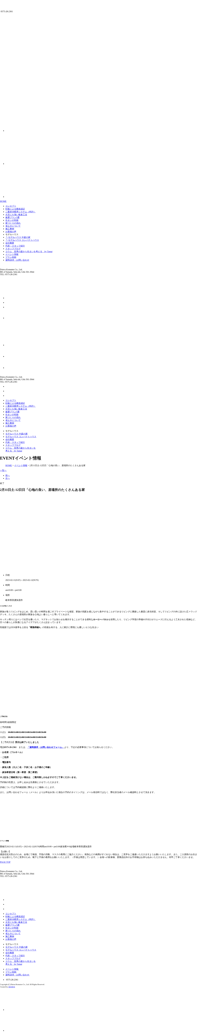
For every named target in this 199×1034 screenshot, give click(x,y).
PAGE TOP (5, 862)
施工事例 (9, 229)
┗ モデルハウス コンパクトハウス (22, 240)
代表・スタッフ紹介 (15, 246)
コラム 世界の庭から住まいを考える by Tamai (28, 251)
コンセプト (10, 206)
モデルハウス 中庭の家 (16, 434)
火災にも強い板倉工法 (16, 214)
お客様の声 (10, 231)
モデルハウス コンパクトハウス (20, 436)
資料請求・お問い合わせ (17, 260)
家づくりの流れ (13, 223)
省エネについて (13, 226)
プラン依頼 (10, 257)
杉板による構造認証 (15, 209)
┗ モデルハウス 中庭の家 (17, 237)
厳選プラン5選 (12, 217)
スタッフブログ (13, 249)
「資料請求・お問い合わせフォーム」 (45, 747)
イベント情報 (11, 254)
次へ (7, 478)
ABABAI (11, 987)
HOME (3, 201)
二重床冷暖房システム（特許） (20, 212)
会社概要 (9, 243)
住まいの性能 (11, 220)
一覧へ (3, 470)
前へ (7, 475)
